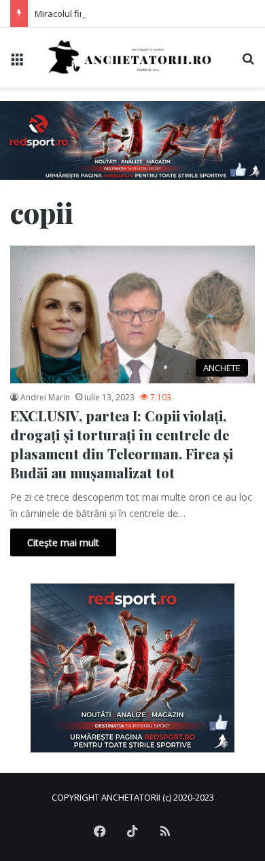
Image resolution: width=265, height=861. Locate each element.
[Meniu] (17, 62)
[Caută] (248, 62)
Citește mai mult (63, 542)
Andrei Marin (45, 397)
